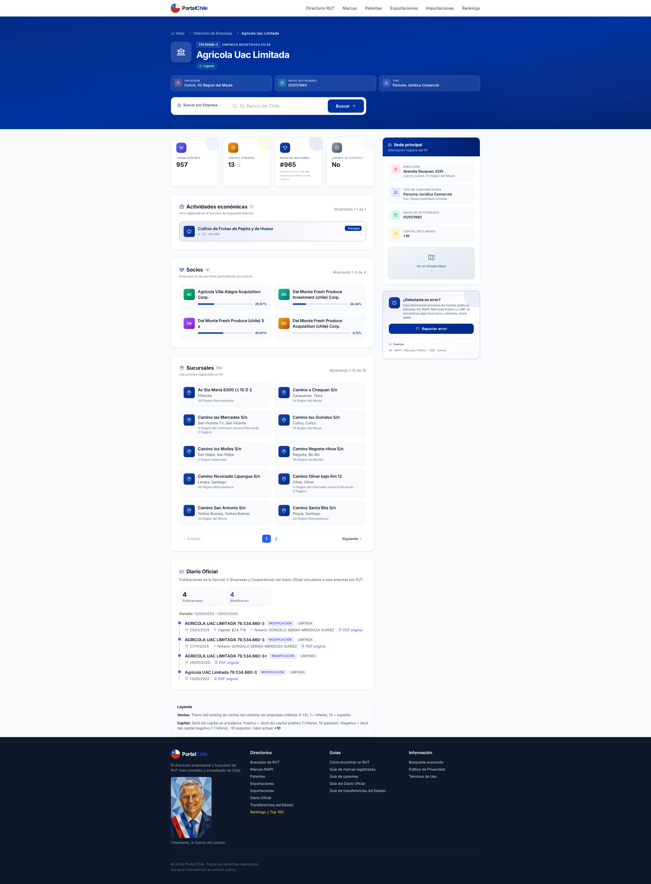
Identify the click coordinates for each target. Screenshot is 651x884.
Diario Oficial (260, 798)
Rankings (471, 8)
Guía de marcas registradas (352, 769)
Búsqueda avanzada (426, 762)
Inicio (180, 33)
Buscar (343, 106)
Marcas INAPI (261, 769)
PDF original (352, 630)
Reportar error (434, 328)
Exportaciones (404, 8)
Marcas (350, 8)
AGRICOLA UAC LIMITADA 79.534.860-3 (224, 623)
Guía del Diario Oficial (347, 783)
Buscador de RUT (264, 762)
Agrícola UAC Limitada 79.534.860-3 (221, 672)
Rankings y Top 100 (267, 812)
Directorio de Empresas (213, 33)
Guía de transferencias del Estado (358, 790)
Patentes (373, 8)
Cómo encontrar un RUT (349, 762)
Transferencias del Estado (271, 805)
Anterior (194, 538)
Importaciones (440, 8)
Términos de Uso (423, 776)
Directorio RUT (320, 8)
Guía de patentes (344, 776)
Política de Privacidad (427, 769)
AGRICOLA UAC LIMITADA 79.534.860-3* (226, 655)
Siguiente (350, 538)
